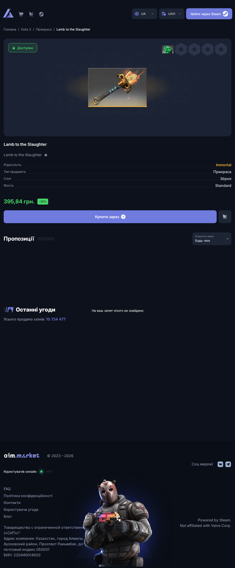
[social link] (220, 464)
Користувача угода (21, 509)
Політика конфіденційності (28, 495)
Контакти (12, 502)
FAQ (7, 488)
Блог (8, 516)
